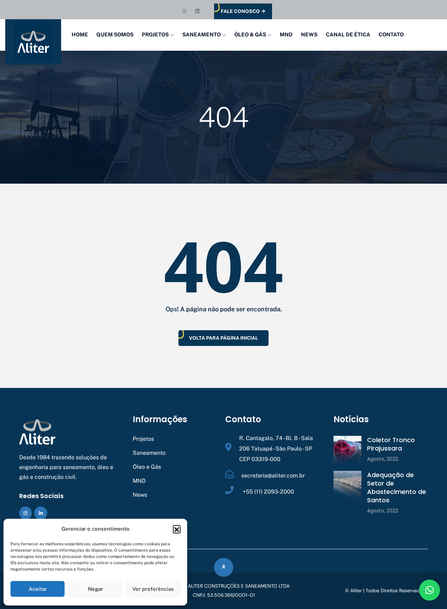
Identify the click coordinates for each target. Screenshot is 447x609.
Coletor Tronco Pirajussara (391, 444)
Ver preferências (153, 589)
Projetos (155, 34)
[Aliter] (33, 42)
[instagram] (185, 11)
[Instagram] (25, 513)
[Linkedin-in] (40, 513)
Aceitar (38, 589)
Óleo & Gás (250, 34)
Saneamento (201, 34)
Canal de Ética (348, 34)
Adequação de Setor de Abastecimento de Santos (396, 487)
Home (80, 34)
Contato (391, 34)
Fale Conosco (240, 11)
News (309, 34)
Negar (95, 589)
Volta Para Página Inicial (223, 338)
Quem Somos (114, 34)
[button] (176, 528)
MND (286, 34)
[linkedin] (197, 11)
